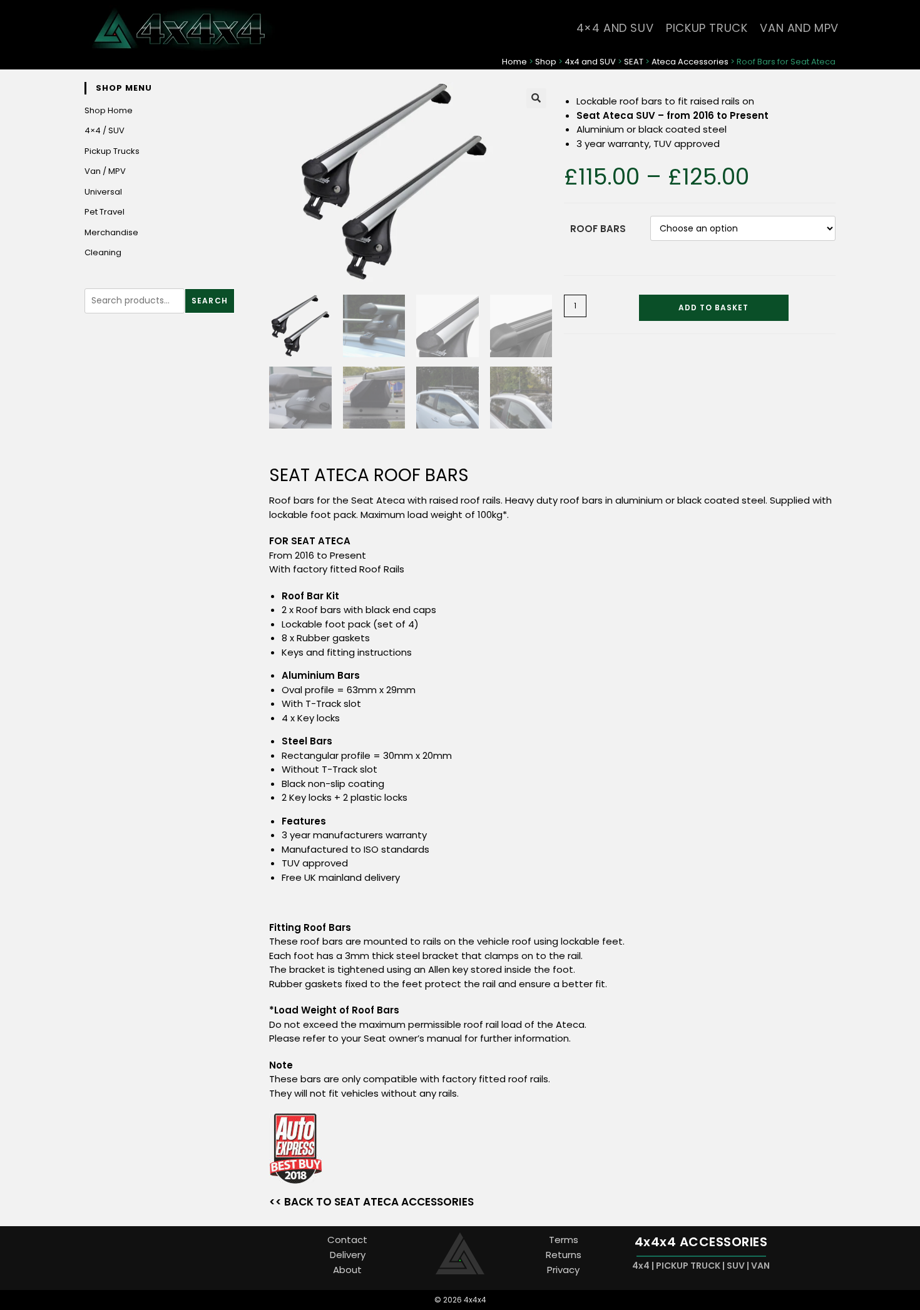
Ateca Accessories (690, 62)
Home (514, 62)
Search (210, 300)
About (347, 1269)
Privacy (563, 1269)
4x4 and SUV (590, 62)
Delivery (347, 1254)
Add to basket (713, 307)
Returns (563, 1254)
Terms (563, 1239)
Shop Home (108, 110)
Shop (545, 62)
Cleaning (102, 252)
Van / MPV (105, 171)
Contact (347, 1239)
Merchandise (111, 232)
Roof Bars (598, 228)
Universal (103, 192)
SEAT (633, 62)
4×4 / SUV (104, 130)
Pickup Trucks (112, 151)
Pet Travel (104, 212)
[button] (536, 98)
